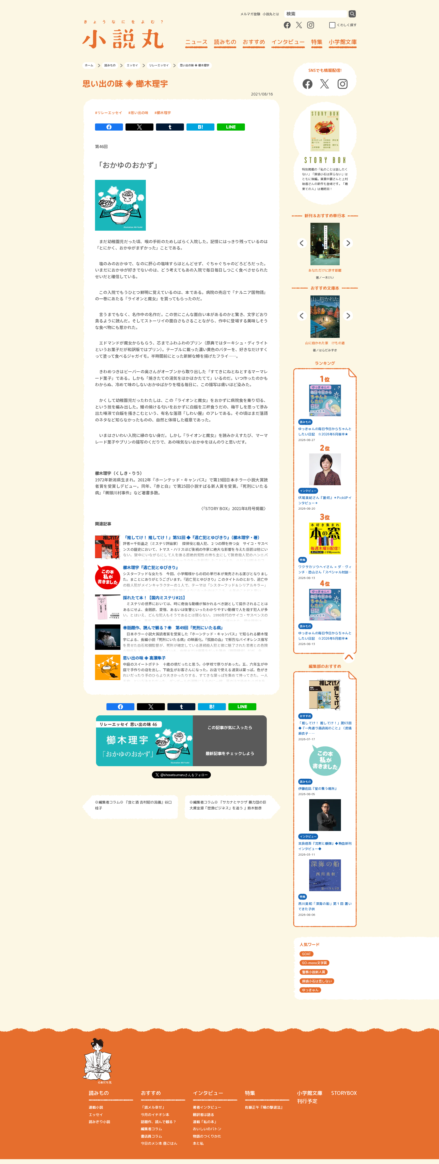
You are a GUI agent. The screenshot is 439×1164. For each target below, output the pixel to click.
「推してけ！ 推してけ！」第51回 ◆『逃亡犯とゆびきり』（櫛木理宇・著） (192, 537)
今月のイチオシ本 (155, 1114)
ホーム (89, 65)
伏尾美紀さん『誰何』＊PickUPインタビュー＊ (325, 500)
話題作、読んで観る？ (158, 1121)
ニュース (196, 42)
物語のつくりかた (207, 1136)
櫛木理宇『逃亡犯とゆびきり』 (151, 567)
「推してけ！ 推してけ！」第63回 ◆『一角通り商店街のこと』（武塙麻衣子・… (325, 728)
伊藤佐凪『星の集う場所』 (318, 788)
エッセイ (132, 65)
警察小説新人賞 (313, 972)
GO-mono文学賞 (314, 963)
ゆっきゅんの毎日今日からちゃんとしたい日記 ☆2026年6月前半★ (325, 636)
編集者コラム (151, 1128)
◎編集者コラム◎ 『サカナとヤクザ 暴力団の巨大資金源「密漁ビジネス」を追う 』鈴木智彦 (228, 805)
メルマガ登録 (250, 14)
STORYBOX (344, 1092)
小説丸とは (271, 14)
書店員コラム (151, 1136)
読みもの (225, 42)
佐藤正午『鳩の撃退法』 (264, 1107)
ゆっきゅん (310, 990)
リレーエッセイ (159, 65)
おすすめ (254, 42)
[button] (302, 243)
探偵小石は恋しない (317, 981)
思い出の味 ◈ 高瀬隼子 (144, 658)
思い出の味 (139, 112)
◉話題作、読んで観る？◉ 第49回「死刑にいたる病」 (174, 627)
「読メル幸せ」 (153, 1107)
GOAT (306, 954)
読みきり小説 (99, 1121)
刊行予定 (307, 1101)
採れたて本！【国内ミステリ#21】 (155, 597)
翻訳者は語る (203, 1114)
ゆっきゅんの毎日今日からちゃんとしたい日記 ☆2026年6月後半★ (325, 431)
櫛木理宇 (164, 112)
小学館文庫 (343, 42)
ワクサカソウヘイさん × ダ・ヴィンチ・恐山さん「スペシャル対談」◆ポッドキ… (325, 569)
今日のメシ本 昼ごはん (159, 1143)
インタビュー (288, 42)
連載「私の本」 (205, 1121)
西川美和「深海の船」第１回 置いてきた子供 (325, 906)
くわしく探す (347, 25)
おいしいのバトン (207, 1128)
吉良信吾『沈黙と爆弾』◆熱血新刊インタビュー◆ (325, 846)
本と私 (198, 1143)
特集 (316, 42)
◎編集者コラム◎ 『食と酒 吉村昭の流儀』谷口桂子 (133, 805)
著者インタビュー (207, 1107)
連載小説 (96, 1107)
